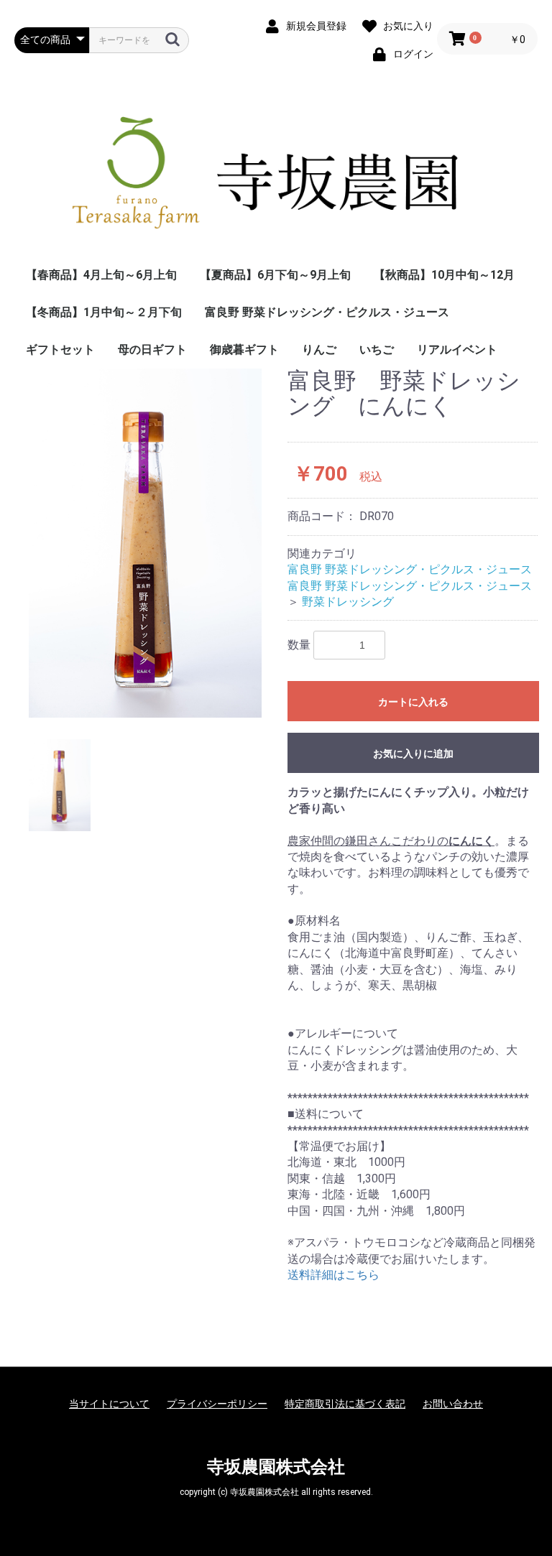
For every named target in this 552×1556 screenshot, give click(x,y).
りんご (319, 349)
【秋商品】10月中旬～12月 (444, 275)
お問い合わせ (453, 1403)
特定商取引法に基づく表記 (345, 1403)
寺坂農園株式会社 (276, 1467)
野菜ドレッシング (348, 601)
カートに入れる (413, 702)
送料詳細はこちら (334, 1275)
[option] (145, 543)
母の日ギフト (152, 349)
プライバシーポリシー (217, 1403)
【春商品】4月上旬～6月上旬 (101, 275)
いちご (376, 349)
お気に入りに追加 (413, 753)
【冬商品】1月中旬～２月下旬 (104, 312)
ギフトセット (60, 349)
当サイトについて (109, 1403)
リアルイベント (457, 349)
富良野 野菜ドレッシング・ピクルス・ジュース (327, 312)
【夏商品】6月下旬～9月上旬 (275, 275)
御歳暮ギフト (244, 349)
